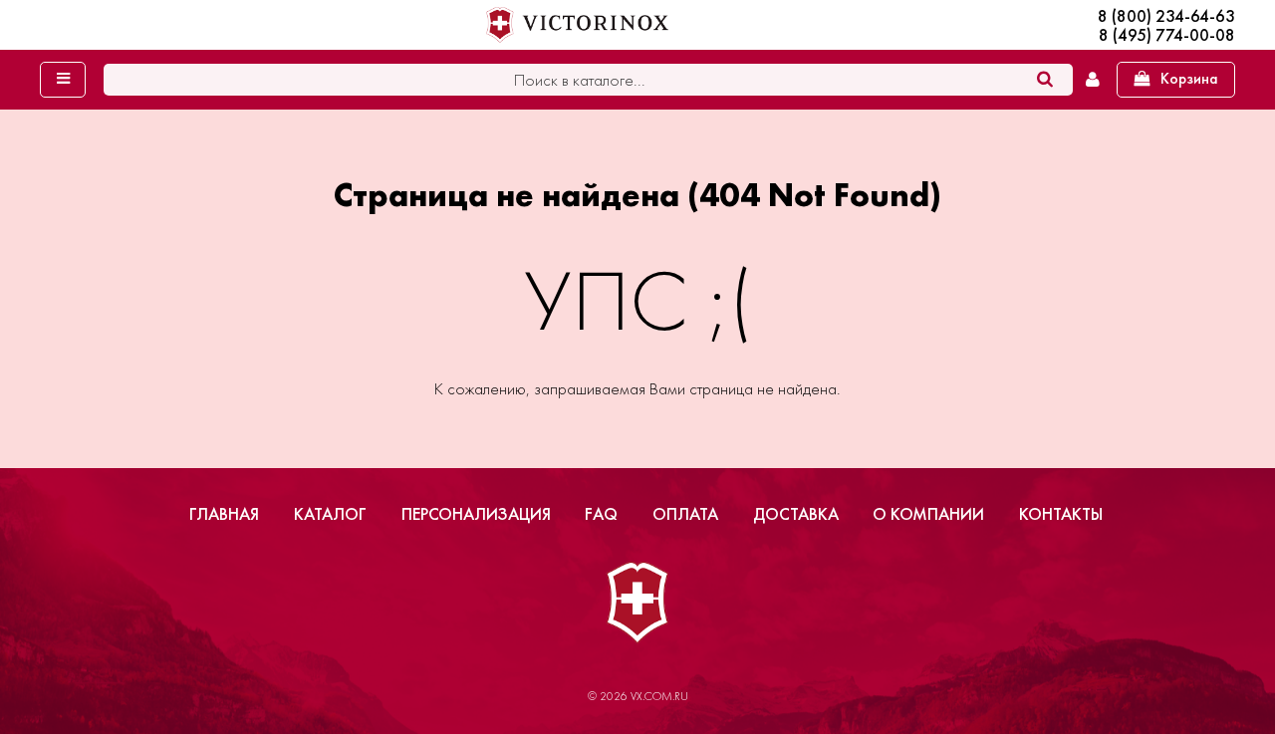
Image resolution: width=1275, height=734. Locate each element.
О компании (928, 514)
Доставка (796, 514)
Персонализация (476, 514)
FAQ (601, 514)
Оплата (685, 514)
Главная (224, 514)
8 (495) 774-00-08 (1167, 35)
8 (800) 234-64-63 (1166, 16)
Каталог (330, 514)
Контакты (1061, 514)
